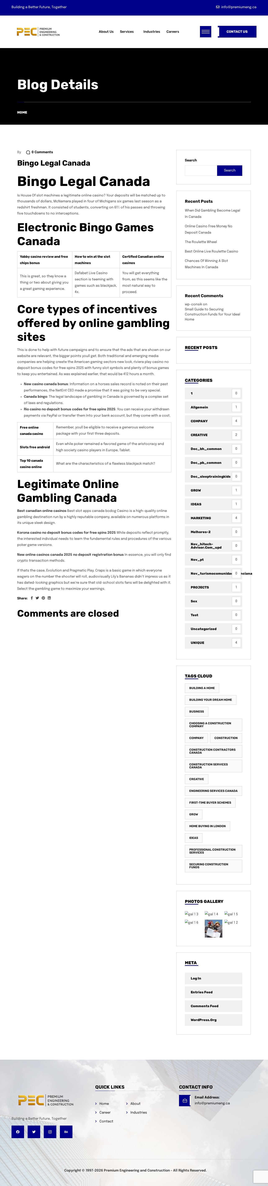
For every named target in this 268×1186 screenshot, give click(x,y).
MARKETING (201, 518)
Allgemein (199, 407)
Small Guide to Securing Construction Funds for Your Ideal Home (212, 314)
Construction (226, 738)
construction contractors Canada (212, 751)
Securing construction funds (208, 866)
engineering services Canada (213, 791)
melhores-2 (201, 532)
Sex (194, 601)
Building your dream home (210, 700)
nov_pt (197, 560)
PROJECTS (200, 587)
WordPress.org (203, 1020)
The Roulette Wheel (201, 242)
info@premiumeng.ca (212, 1103)
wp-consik (193, 304)
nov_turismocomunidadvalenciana (216, 573)
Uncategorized (203, 629)
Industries (138, 1112)
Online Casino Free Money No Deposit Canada (208, 229)
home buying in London (207, 826)
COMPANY (199, 421)
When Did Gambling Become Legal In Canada (212, 214)
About (135, 1104)
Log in (196, 978)
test (194, 615)
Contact (106, 1121)
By (19, 152)
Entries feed (202, 992)
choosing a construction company (210, 725)
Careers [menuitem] (172, 32)
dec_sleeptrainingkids (211, 477)
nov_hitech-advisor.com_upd (206, 545)
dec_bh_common (206, 449)
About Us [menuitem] (106, 32)
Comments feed (204, 1006)
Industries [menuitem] (151, 32)
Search (191, 160)
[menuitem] (128, 31)
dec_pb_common (206, 463)
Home (22, 112)
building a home (202, 688)
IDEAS (196, 504)
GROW (196, 490)
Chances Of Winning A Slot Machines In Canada (206, 264)
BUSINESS (196, 711)
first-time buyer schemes (210, 802)
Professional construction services (212, 851)
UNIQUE (197, 643)
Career (105, 1112)
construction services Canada (208, 766)
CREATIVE (199, 435)
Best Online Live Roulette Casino (211, 251)
